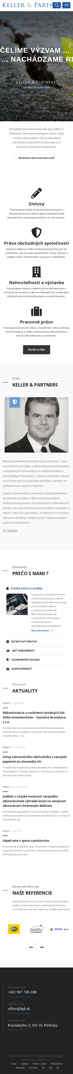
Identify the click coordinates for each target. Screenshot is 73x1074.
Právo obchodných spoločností (36, 243)
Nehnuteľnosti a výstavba (36, 282)
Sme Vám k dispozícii (19, 996)
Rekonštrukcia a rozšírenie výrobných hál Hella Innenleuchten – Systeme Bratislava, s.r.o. (34, 717)
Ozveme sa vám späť (19, 1013)
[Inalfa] (36, 929)
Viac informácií (40, 630)
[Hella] (14, 929)
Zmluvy (36, 203)
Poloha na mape (17, 1029)
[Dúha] (59, 929)
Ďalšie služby (36, 349)
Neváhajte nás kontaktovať (36, 158)
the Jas (47, 1059)
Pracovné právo (36, 321)
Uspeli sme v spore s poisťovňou (26, 841)
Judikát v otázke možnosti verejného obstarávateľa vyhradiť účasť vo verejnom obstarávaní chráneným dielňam (34, 801)
